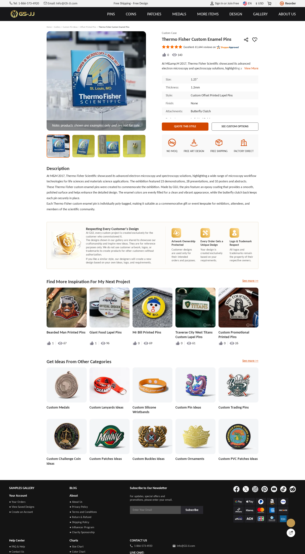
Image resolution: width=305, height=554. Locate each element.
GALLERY (260, 14)
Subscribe (193, 509)
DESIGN (235, 14)
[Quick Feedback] (291, 533)
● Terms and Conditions (83, 512)
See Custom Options (235, 126)
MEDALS (179, 14)
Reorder (290, 3)
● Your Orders (17, 502)
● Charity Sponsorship (82, 532)
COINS (131, 14)
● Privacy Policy (79, 506)
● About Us (76, 502)
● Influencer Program (82, 527)
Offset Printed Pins (88, 27)
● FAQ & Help (17, 546)
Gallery (57, 27)
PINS (111, 14)
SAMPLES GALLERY (21, 488)
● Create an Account (21, 512)
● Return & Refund (80, 517)
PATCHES (154, 14)
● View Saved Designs (21, 506)
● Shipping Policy (79, 522)
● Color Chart (77, 551)
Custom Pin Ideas (70, 27)
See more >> (250, 281)
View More (250, 68)
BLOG (73, 488)
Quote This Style (185, 126)
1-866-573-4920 (143, 545)
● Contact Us (16, 551)
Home (49, 27)
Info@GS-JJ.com (186, 545)
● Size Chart (76, 546)
